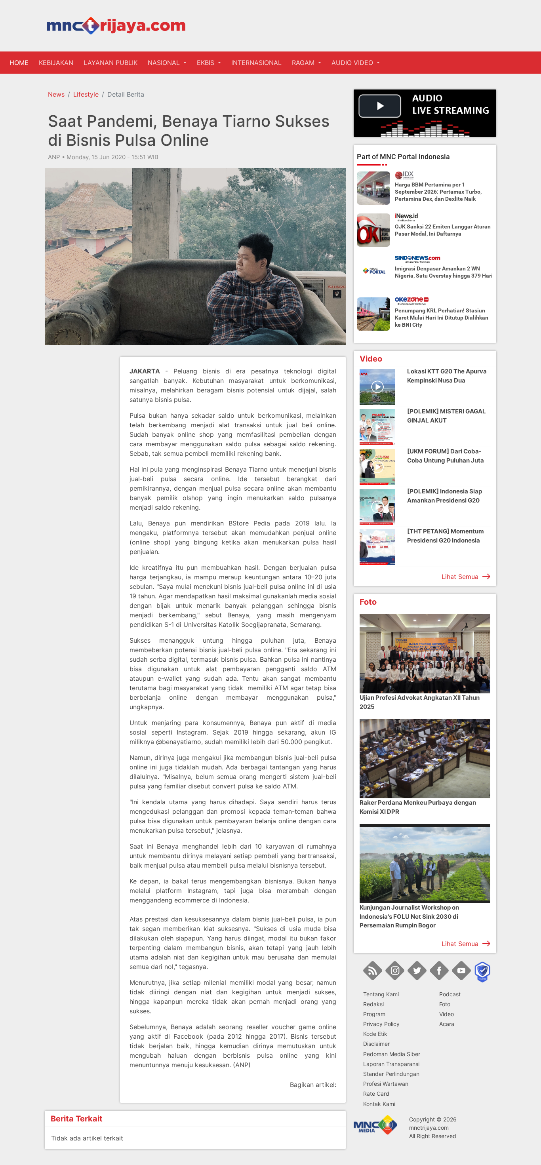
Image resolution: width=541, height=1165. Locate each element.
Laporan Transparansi (391, 1063)
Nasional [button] (165, 63)
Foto (444, 1004)
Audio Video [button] (353, 63)
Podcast (450, 994)
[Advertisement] (76, 475)
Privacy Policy (381, 1023)
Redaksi (373, 1004)
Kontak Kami (379, 1103)
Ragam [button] (304, 63)
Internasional (256, 63)
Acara (446, 1023)
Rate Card (376, 1093)
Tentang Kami (381, 994)
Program (374, 1014)
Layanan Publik (110, 63)
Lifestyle (86, 94)
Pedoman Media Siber (391, 1054)
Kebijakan (56, 63)
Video (446, 1014)
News (56, 94)
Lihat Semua (460, 577)
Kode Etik (375, 1033)
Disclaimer (376, 1043)
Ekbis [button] (206, 63)
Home (21, 63)
